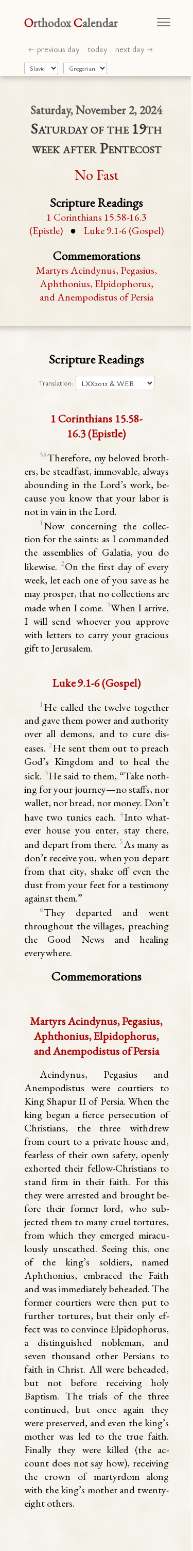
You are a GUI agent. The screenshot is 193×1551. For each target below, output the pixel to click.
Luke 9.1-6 (123, 230)
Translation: (56, 383)
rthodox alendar (71, 22)
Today (97, 49)
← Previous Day (53, 49)
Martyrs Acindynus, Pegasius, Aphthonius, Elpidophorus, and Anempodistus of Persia (96, 283)
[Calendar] (85, 68)
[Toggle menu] (163, 22)
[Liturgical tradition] (41, 68)
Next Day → (134, 49)
